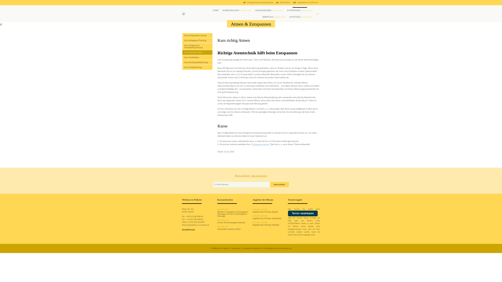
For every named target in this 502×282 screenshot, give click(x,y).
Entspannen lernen (260, 144)
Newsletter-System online (229, 229)
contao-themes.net (284, 248)
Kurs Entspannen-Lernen (195, 35)
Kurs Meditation (191, 57)
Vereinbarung (268, 2)
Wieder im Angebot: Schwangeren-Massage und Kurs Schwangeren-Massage (233, 214)
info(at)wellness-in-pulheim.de (307, 2)
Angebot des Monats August (265, 212)
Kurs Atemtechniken (193, 52)
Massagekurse (269, 10)
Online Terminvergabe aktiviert (231, 223)
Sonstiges (300, 17)
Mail (291, 221)
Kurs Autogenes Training (195, 40)
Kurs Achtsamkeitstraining (196, 62)
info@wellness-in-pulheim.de (197, 225)
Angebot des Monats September (267, 218)
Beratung (274, 17)
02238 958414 (285, 2)
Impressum (236, 248)
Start (216, 10)
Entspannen (299, 10)
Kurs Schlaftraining (193, 67)
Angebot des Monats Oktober (266, 225)
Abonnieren (279, 184)
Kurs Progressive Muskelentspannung (193, 46)
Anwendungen (237, 10)
